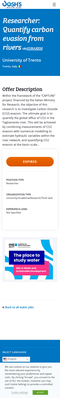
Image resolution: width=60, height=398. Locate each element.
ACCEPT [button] (40, 392)
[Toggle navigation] (54, 4)
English (11, 359)
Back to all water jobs (19, 307)
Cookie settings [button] (19, 392)
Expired (30, 162)
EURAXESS (34, 49)
